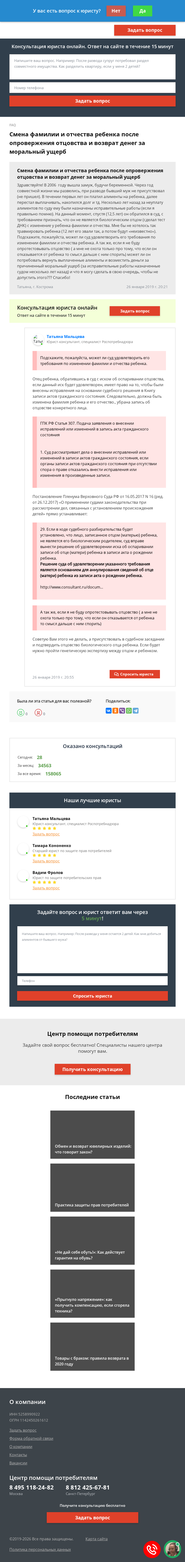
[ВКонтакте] (109, 711)
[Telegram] (136, 711)
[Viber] (122, 711)
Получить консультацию (92, 1069)
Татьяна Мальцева (66, 336)
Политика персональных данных (40, 1549)
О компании (20, 1446)
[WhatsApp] (129, 711)
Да (142, 11)
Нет (116, 11)
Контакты (18, 1454)
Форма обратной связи (31, 1438)
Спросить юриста (136, 674)
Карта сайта (97, 1539)
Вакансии (18, 1463)
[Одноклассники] (115, 711)
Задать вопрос (144, 30)
